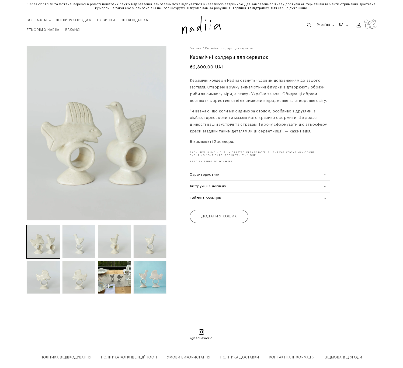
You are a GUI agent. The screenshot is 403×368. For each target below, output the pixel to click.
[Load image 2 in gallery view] (79, 241)
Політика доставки (239, 357)
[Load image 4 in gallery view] (150, 241)
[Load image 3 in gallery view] (114, 241)
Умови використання (188, 357)
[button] (38, 20)
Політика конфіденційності (129, 357)
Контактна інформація (292, 357)
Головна (196, 48)
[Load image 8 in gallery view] (150, 277)
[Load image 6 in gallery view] (79, 277)
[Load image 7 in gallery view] (114, 277)
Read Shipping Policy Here (211, 161)
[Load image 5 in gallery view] (43, 277)
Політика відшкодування (66, 357)
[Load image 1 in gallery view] (43, 241)
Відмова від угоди (343, 357)
